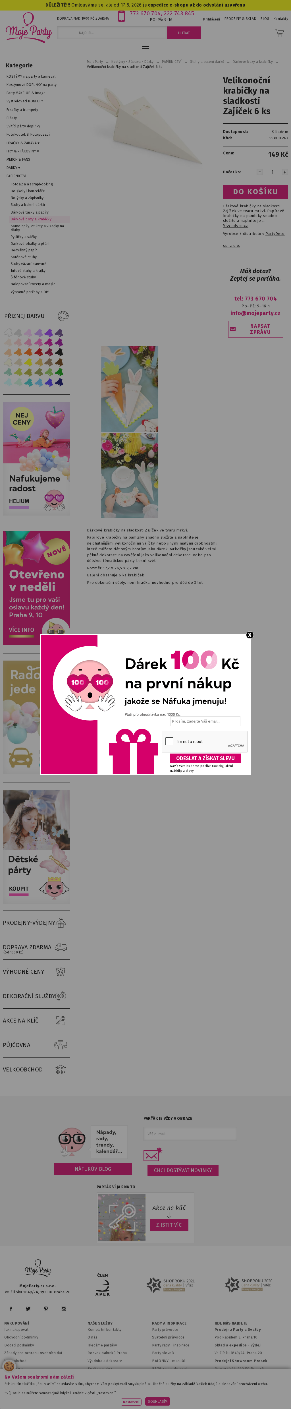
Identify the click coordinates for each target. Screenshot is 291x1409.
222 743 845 (179, 13)
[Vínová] (48, 352)
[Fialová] (38, 332)
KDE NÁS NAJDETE (231, 1323)
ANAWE (199, 1406)
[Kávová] (48, 362)
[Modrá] (48, 382)
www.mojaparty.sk (84, 1391)
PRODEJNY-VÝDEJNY (29, 922)
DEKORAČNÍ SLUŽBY (29, 996)
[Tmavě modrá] (59, 382)
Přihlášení (211, 19)
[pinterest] (46, 1308)
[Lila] (28, 332)
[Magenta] (48, 342)
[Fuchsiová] (38, 342)
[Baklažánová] (59, 342)
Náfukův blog (93, 1169)
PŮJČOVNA (16, 1045)
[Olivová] (28, 372)
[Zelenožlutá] (18, 372)
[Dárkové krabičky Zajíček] (129, 430)
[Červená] (38, 352)
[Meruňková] (18, 352)
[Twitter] (28, 1308)
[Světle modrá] (38, 382)
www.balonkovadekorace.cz (237, 1391)
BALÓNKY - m (164, 1361)
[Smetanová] (8, 362)
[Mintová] (18, 382)
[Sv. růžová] (18, 342)
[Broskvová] (8, 352)
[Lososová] (8, 342)
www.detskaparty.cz (184, 1391)
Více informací (235, 225)
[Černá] (59, 352)
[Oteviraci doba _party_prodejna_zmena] (38, 643)
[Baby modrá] (8, 382)
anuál (180, 1361)
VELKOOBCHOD (23, 1069)
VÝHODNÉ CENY (24, 971)
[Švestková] (48, 332)
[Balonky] (38, 514)
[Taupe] (18, 362)
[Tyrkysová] (28, 382)
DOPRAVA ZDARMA (27, 949)
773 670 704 (145, 13)
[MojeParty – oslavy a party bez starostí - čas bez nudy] (28, 27)
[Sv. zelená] (48, 372)
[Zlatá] (38, 362)
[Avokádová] (38, 372)
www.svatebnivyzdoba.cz (133, 1391)
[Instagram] (63, 1308)
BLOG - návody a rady (170, 1368)
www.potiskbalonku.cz (121, 1398)
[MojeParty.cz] (38, 1269)
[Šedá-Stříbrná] (18, 332)
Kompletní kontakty (104, 1329)
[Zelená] (59, 372)
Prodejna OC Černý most (238, 1376)
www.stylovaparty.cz (170, 1398)
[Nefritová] (8, 372)
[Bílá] (8, 332)
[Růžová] (28, 342)
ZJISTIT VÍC (169, 1225)
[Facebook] (11, 1308)
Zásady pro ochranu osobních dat (33, 1353)
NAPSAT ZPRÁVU (260, 329)
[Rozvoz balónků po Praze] (38, 773)
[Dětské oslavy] (38, 902)
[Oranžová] (28, 352)
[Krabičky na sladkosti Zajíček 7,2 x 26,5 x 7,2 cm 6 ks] (145, 133)
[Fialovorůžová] (59, 332)
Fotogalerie (162, 1376)
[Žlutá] (28, 362)
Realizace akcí (100, 1368)
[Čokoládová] (59, 362)
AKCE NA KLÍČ (21, 1020)
